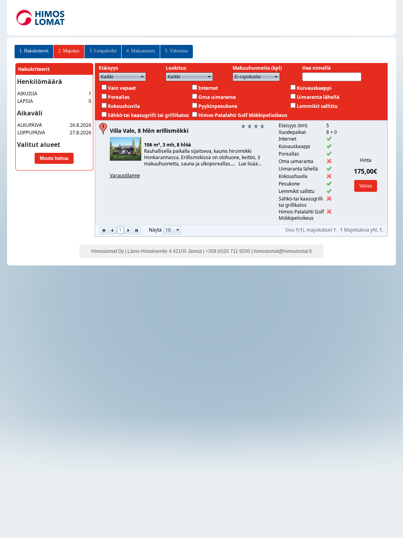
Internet (208, 88)
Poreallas (118, 97)
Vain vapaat (122, 88)
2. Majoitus (68, 51)
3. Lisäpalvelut (102, 51)
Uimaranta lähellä (318, 97)
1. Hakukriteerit (33, 51)
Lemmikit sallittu (317, 106)
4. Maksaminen (140, 51)
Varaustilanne (125, 175)
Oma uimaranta (217, 97)
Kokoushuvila (124, 106)
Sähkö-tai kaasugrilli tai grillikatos (148, 115)
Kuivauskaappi (314, 88)
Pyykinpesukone (217, 106)
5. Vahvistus (176, 51)
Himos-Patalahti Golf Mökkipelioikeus (242, 115)
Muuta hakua (54, 158)
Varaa (365, 186)
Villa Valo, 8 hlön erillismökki (149, 130)
